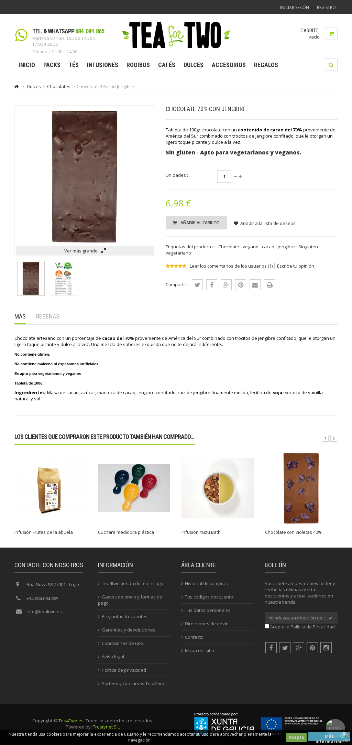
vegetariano (178, 253)
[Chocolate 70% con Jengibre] (31, 294)
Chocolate (228, 247)
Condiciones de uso (122, 643)
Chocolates (58, 86)
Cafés (166, 64)
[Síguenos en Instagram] (326, 647)
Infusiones (102, 64)
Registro (326, 7)
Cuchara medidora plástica (126, 532)
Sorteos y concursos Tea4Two (133, 683)
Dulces (194, 64)
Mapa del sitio (199, 650)
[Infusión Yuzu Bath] (218, 522)
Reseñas (47, 316)
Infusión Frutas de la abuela (43, 532)
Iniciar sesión (294, 7)
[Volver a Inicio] (16, 86)
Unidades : (177, 175)
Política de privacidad (124, 670)
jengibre (286, 247)
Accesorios (229, 64)
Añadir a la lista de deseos (268, 223)
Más (20, 316)
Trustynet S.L (106, 727)
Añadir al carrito (199, 223)
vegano (250, 247)
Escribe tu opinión (295, 266)
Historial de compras (206, 583)
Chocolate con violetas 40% (293, 532)
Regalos (266, 64)
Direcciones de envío (207, 623)
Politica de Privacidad (312, 627)
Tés (74, 64)
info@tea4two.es (44, 611)
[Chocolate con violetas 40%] (301, 522)
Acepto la (302, 627)
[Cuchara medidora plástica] (134, 522)
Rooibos (138, 64)
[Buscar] (331, 64)
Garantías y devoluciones (128, 630)
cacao (268, 247)
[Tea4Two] (176, 48)
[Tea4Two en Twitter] (284, 647)
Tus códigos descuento (209, 597)
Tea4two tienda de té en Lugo (132, 583)
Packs (51, 64)
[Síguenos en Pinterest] (312, 647)
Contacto (194, 637)
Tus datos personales (208, 610)
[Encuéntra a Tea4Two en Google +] (298, 647)
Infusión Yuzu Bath (201, 532)
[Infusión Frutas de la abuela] (50, 522)
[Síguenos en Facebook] (271, 647)
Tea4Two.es (71, 720)
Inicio (27, 64)
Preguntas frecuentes (124, 616)
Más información (329, 737)
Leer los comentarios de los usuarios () (231, 266)
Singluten (308, 247)
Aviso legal (113, 657)
